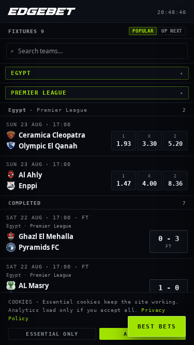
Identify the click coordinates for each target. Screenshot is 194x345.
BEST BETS (157, 326)
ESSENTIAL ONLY (52, 334)
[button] (97, 136)
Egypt (17, 110)
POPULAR (142, 31)
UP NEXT (171, 31)
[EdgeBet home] (42, 11)
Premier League (62, 110)
